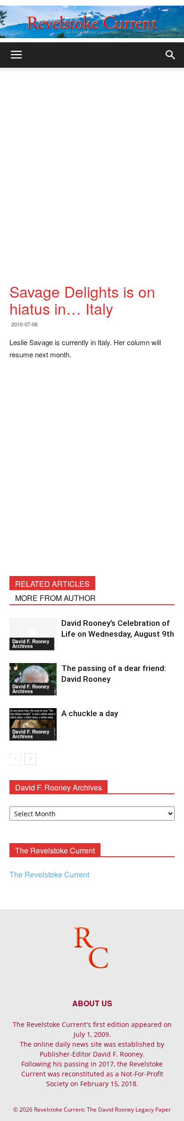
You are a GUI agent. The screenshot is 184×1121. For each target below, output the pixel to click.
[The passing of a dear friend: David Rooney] (33, 679)
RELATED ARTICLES (52, 583)
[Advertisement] (92, 164)
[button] (171, 55)
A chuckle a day (89, 713)
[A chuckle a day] (33, 724)
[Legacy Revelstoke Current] (92, 22)
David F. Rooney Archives (31, 643)
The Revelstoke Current (49, 874)
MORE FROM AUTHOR (55, 597)
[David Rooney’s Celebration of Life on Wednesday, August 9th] (33, 634)
